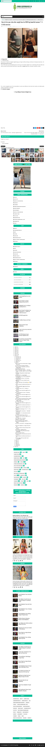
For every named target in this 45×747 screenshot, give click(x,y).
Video (15, 223)
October (17, 359)
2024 (16, 349)
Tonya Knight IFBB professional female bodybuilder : (22, 431)
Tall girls (16, 215)
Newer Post (3, 146)
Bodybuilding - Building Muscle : (21, 429)
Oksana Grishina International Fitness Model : (23, 398)
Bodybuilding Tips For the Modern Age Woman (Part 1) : (25, 306)
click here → (29, 559)
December (18, 356)
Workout (16, 202)
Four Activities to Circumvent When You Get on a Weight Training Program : (25, 340)
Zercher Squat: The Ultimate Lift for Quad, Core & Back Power (25, 652)
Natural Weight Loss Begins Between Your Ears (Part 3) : (24, 301)
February (17, 444)
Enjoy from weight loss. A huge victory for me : (22, 426)
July (16, 362)
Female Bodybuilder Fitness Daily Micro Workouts (25, 595)
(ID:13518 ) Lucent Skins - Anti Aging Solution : (23, 424)
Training (16, 204)
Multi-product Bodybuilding (19, 239)
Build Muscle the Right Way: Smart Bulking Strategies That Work (24, 676)
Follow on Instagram (18, 284)
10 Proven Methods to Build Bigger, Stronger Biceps (24, 657)
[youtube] (41, 1)
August (17, 361)
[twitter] (29, 1)
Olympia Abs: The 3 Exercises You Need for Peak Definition (25, 628)
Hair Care (16, 235)
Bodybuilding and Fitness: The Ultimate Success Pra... (22, 379)
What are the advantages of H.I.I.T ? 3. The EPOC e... (22, 409)
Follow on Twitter (18, 277)
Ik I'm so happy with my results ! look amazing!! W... (21, 438)
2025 (16, 348)
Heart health (16, 255)
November (18, 358)
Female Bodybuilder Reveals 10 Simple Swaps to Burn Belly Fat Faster (25, 666)
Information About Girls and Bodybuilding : (23, 680)
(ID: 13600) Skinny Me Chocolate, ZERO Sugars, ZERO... (22, 400)
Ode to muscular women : (20, 432)
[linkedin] (18, 561)
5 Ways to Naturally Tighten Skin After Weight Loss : (23, 371)
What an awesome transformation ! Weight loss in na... (23, 364)
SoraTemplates (5, 745)
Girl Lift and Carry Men (18, 465)
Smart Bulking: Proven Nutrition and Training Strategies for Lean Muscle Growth (25, 600)
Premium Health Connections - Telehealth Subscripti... (22, 411)
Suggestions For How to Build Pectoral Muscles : (22, 381)
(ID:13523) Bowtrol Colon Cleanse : (21, 420)
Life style (15, 471)
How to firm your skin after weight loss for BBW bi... (22, 391)
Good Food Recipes (17, 252)
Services (24, 477)
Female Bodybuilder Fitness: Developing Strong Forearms (25, 609)
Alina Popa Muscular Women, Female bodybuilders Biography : (25, 690)
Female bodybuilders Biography (20, 206)
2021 (16, 352)
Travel (15, 271)
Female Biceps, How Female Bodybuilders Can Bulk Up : (22, 377)
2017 (16, 446)
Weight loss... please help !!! (20, 419)
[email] (39, 1)
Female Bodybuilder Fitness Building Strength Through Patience (25, 614)
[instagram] (35, 1)
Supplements (16, 210)
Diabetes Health (17, 246)
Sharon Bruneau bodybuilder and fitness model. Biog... (22, 367)
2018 (16, 355)
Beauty (15, 228)
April (16, 442)
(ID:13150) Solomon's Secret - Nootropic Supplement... (22, 393)
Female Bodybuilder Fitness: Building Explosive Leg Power (25, 638)
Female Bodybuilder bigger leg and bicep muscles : (22, 387)
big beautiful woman (7, 63)
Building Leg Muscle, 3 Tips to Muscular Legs (20, 515)
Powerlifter (16, 221)
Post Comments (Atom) (10, 147)
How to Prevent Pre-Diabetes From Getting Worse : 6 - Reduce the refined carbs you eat (25, 311)
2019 (16, 354)
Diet (15, 248)
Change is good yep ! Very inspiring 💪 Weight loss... (23, 383)
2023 (16, 350)
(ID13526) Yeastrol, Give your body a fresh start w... (22, 428)
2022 (16, 351)
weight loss (25, 66)
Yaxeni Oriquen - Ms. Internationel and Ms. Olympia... (22, 413)
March (17, 443)
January (17, 445)
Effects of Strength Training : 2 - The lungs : (23, 369)
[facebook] (31, 1)
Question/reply (17, 208)
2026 (16, 346)
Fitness (15, 250)
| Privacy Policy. (16, 745)
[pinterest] (43, 1)
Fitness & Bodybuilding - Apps (19, 219)
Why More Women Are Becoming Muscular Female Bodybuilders (24, 619)
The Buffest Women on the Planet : (25, 320)
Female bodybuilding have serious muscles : (24, 296)
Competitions (16, 454)
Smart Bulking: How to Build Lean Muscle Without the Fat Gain (25, 623)
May (16, 441)
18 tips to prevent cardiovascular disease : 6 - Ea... (23, 436)
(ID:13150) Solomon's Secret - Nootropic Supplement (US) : (24, 334)
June (16, 439)
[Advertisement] (22, 76)
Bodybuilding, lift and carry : (20, 368)
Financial (16, 266)
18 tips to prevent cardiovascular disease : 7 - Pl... (23, 405)
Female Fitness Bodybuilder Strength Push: (25, 685)
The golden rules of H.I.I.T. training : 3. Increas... (22, 389)
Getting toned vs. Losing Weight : (21, 375)
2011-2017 (12, 745)
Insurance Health (17, 237)
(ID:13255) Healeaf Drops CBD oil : (21, 414)
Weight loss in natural (8, 19)
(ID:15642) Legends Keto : (23, 315)
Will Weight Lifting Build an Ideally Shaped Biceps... (22, 373)
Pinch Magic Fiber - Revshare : (20, 418)
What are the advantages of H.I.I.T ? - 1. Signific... (22, 422)
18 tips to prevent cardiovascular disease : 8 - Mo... (23, 385)
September (18, 360)
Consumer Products (18, 230)
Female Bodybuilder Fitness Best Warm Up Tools (25, 605)
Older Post (41, 146)
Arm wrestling (17, 217)
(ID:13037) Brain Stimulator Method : (21, 365)
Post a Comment (5, 143)
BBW (2, 63)
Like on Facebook (17, 279)
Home (3, 19)
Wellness (16, 241)
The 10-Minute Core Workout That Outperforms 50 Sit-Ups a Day (24, 671)
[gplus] (33, 1)
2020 (16, 353)
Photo (15, 197)
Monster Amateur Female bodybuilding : (23, 325)
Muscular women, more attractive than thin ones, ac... (23, 434)
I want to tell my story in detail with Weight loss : (25, 330)
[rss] (37, 1)
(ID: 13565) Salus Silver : (19, 401)
